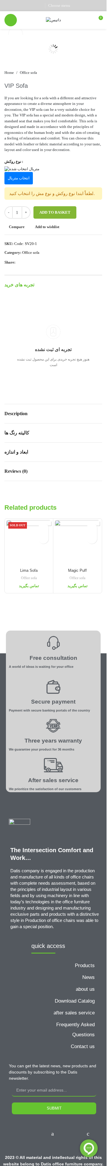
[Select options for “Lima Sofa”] (43, 538)
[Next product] (98, 72)
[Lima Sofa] (29, 542)
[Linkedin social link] (30, 5)
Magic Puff (77, 570)
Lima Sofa (29, 570)
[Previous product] (84, 72)
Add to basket (54, 212)
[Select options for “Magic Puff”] (92, 538)
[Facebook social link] (8, 5)
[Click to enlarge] (15, 33)
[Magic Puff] (77, 542)
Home (9, 72)
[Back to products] (91, 72)
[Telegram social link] (38, 5)
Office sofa (28, 72)
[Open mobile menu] (10, 20)
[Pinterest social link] (23, 5)
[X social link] (15, 5)
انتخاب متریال (19, 178)
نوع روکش (12, 161)
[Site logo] (53, 19)
